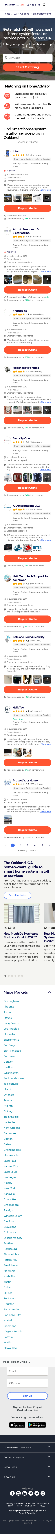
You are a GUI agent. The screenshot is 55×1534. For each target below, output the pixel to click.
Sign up (27, 1395)
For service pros (14, 1457)
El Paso (8, 1293)
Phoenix (9, 1006)
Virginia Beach (13, 1331)
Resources (10, 1467)
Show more (46, 190)
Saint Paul (10, 1160)
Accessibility (43, 1504)
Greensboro (11, 1205)
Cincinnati (10, 1221)
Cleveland (10, 1227)
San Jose (9, 1056)
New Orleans (12, 1127)
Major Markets (16, 992)
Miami (7, 1089)
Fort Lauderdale (14, 1078)
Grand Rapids (12, 1149)
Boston (8, 1138)
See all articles (17, 895)
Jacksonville (11, 1083)
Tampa (8, 1100)
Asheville (9, 1194)
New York (10, 1188)
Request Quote (27, 208)
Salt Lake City (12, 1315)
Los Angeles (11, 1028)
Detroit (8, 1144)
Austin (7, 1282)
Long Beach (11, 1023)
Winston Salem (13, 1216)
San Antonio (11, 1309)
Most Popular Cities (15, 1361)
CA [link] (15, 13)
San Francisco (12, 1050)
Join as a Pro (33, 5)
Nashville (9, 1276)
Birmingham (11, 1001)
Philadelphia (11, 1254)
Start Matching (27, 67)
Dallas (7, 1287)
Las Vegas (10, 1177)
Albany (8, 1182)
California (19, 1504)
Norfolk (8, 1320)
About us (9, 1477)
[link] (27, 158)
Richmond (10, 1326)
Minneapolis (11, 1155)
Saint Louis (10, 1171)
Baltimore (10, 1133)
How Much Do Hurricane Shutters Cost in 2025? (21, 935)
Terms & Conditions (28, 1513)
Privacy (9, 1504)
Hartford (9, 1067)
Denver (8, 1061)
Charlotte (10, 1199)
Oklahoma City (13, 1238)
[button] (8, 198)
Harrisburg (10, 1249)
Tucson (8, 1012)
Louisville (9, 1122)
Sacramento (11, 1039)
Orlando (9, 1094)
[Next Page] (49, 845)
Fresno (8, 1017)
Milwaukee (10, 1348)
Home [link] (7, 13)
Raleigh (8, 1210)
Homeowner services (17, 1447)
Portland (9, 1243)
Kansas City (11, 1166)
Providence (11, 1265)
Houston (9, 1304)
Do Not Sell (30, 1504)
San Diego (10, 1045)
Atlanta (8, 1105)
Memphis (9, 1271)
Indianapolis (11, 1116)
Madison (9, 1342)
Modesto (9, 1034)
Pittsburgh (10, 1260)
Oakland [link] (24, 13)
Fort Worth (10, 1298)
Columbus (10, 1232)
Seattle (8, 1337)
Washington (11, 1072)
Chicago (9, 1111)
